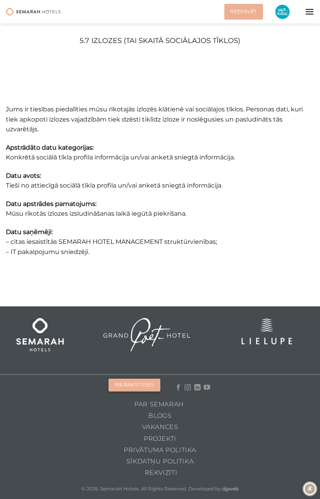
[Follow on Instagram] (188, 387)
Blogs (159, 415)
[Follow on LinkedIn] (197, 387)
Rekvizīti (161, 472)
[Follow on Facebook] (178, 387)
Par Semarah (159, 404)
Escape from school (282, 12)
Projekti (160, 438)
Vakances (160, 427)
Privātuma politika (160, 450)
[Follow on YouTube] (207, 387)
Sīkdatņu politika (160, 461)
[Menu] (309, 11)
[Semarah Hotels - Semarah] (33, 12)
